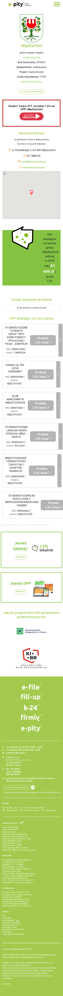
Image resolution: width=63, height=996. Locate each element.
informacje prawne (31, 810)
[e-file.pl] (31, 687)
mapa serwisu (51, 810)
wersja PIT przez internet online (14, 834)
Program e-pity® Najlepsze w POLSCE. (17, 949)
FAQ (4, 916)
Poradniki (6, 856)
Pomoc (5, 912)
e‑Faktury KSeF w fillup (11, 843)
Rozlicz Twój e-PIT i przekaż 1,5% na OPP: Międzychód (31, 107)
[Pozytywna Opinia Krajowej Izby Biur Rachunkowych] (31, 658)
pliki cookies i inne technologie (41, 971)
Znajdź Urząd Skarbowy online (16, 788)
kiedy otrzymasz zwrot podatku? (15, 878)
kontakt (9, 808)
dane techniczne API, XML (13, 929)
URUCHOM (29, 116)
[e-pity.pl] (31, 728)
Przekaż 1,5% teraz (41, 340)
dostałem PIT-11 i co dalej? (13, 864)
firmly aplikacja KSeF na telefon (15, 848)
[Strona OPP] (60, 340)
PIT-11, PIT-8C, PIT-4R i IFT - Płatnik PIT (18, 880)
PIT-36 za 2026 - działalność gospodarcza (19, 873)
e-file (5, 803)
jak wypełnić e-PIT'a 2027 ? (13, 862)
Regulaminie (44, 968)
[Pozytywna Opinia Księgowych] (31, 631)
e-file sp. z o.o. (48, 963)
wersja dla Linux (9, 832)
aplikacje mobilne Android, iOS (14, 836)
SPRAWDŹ (20, 557)
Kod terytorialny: (27, 62)
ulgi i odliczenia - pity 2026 (13, 867)
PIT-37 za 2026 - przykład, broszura (16, 869)
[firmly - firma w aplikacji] (31, 718)
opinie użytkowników (37, 808)
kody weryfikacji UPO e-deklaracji (15, 901)
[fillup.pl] (31, 697)
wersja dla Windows (10, 827)
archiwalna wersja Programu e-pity (16, 839)
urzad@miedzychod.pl (33, 161)
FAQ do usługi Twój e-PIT (12, 897)
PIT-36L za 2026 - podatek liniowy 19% (17, 876)
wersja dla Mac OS (10, 829)
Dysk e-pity (6, 932)
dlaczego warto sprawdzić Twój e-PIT (17, 895)
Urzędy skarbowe (32, 57)
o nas (20, 808)
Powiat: (23, 72)
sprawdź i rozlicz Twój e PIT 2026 (15, 892)
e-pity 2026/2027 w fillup (12, 841)
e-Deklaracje (8, 888)
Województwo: (24, 67)
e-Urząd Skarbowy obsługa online (15, 899)
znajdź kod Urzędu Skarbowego (14, 904)
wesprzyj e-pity (12, 810)
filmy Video (6, 918)
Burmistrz (21, 144)
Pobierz (13, 822)
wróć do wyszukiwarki (33, 91)
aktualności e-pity (9, 927)
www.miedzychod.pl (31, 81)
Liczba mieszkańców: (28, 77)
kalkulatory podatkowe (11, 923)
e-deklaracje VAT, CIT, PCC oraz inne (16, 906)
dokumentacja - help (10, 920)
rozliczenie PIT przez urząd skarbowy (17, 882)
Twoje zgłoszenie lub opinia (13, 934)
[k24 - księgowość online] (31, 707)
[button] (31, 192)
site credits (6, 984)
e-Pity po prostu (20, 4)
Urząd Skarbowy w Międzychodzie (32, 308)
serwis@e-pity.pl (17, 753)
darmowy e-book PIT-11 (11, 925)
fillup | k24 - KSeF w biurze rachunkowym (19, 850)
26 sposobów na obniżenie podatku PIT (17, 860)
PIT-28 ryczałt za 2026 (11, 871)
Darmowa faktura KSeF (11, 845)
